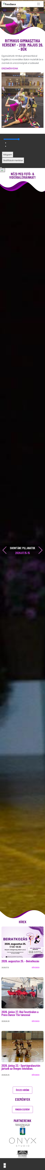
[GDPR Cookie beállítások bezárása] (1, 167)
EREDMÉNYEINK (10, 68)
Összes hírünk (22, 1090)
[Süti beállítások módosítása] (2, 170)
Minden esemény (22, 1109)
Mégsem (7, 154)
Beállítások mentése (13, 160)
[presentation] (5, 550)
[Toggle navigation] (38, 3)
